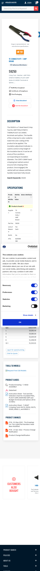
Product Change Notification (19, 435)
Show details (28, 315)
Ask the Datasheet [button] (21, 106)
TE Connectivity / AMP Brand (18, 60)
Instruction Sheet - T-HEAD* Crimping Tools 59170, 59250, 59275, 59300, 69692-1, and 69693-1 (22, 407)
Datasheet (12, 390)
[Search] (36, 8)
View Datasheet (21, 101)
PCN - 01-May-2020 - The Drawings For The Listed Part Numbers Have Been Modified (21, 424)
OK (20, 322)
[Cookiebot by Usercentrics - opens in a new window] (28, 246)
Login (29, 3)
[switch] (34, 292)
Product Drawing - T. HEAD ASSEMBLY (18, 386)
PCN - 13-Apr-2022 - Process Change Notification (22, 431)
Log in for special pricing (15, 350)
